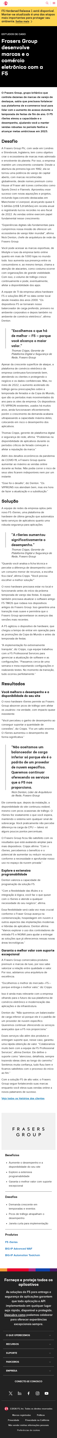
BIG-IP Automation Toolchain (22, 1255)
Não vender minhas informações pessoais (28, 1425)
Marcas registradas (21, 1415)
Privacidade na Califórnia (37, 1420)
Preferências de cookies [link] (28, 1430)
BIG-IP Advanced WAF (18, 1248)
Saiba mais (22, 21)
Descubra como (15, 1315)
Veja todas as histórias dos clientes (23, 1098)
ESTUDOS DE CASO (14, 34)
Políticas (41, 1415)
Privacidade (13, 1420)
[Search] (47, 3)
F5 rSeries (11, 1242)
